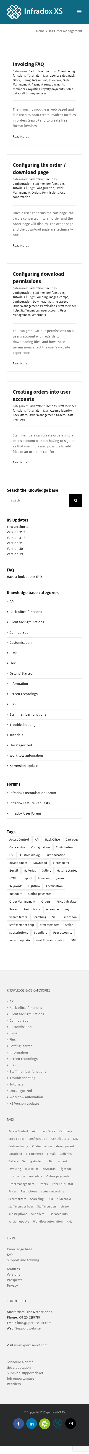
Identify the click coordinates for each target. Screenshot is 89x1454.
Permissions (50, 192)
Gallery (46, 870)
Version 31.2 (16, 538)
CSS (11, 855)
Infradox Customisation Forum (33, 793)
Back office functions (43, 71)
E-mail (14, 653)
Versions (13, 1274)
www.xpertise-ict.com (30, 1345)
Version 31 (15, 543)
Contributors (64, 847)
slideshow (70, 917)
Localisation (54, 886)
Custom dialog (30, 855)
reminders (20, 89)
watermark (39, 315)
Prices (13, 909)
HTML (13, 878)
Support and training (23, 1260)
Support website (28, 1328)
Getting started (58, 301)
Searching (39, 917)
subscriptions (18, 932)
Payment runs (41, 84)
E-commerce (61, 863)
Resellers (14, 1384)
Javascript (63, 878)
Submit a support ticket (25, 1373)
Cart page (72, 839)
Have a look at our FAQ (24, 577)
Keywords (15, 886)
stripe (69, 925)
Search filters (18, 917)
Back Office (20, 415)
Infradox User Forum (25, 813)
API (12, 602)
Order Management (26, 306)
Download (40, 301)
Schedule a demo (20, 1362)
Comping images (47, 297)
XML (74, 940)
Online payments (39, 894)
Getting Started (21, 673)
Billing (26, 80)
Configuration (22, 183)
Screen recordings (24, 694)
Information (19, 684)
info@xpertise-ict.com (34, 1323)
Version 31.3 (16, 532)
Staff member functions (49, 183)
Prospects (14, 1280)
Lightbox (34, 886)
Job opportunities (20, 1378)
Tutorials (33, 75)
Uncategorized (21, 745)
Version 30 (15, 549)
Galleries (30, 870)
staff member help (21, 925)
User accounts (62, 932)
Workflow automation (26, 755)
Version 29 (15, 554)
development (18, 863)
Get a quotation (19, 1368)
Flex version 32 (18, 527)
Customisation (21, 643)
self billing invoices (33, 93)
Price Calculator (67, 901)
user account (50, 310)
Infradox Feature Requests (30, 803)
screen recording (57, 909)
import (42, 80)
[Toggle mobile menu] (79, 11)
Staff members (30, 310)
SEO (13, 704)
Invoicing (55, 80)
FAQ (34, 80)
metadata (15, 894)
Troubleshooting (22, 725)
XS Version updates (24, 766)
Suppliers (40, 932)
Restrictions (32, 909)
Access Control (19, 839)
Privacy (12, 1285)
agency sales (58, 75)
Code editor (17, 847)
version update (19, 940)
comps (63, 297)
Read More (20, 136)
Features (13, 1269)
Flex (13, 663)
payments (58, 84)
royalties (34, 89)
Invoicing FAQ (28, 64)
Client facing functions (27, 622)
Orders (36, 192)
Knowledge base (19, 1249)
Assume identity (60, 410)
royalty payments (53, 89)
